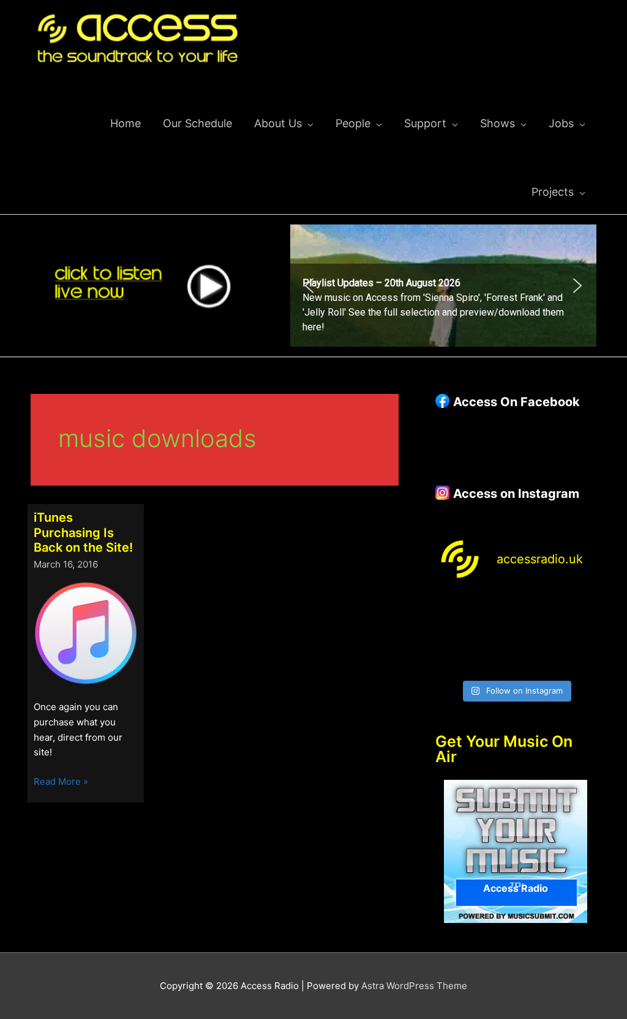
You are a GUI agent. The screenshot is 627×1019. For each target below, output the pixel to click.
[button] (443, 285)
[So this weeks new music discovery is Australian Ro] (578, 634)
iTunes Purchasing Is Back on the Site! (83, 532)
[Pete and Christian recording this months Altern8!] (536, 608)
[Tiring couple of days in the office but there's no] (494, 660)
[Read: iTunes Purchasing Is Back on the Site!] (86, 633)
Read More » (61, 782)
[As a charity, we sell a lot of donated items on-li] (453, 660)
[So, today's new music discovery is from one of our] (578, 608)
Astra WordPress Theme (414, 985)
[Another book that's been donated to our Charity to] (494, 634)
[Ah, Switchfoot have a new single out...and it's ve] (453, 634)
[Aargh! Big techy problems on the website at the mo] (494, 608)
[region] (443, 285)
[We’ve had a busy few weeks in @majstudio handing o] (453, 608)
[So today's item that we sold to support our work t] (536, 634)
